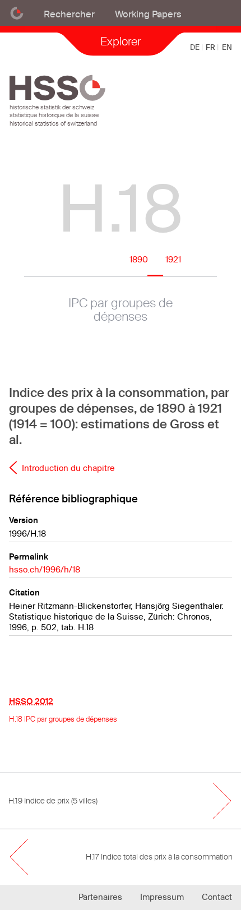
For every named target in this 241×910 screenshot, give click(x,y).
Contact (217, 896)
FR (211, 47)
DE (195, 47)
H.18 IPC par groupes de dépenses (63, 718)
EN (227, 47)
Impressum (162, 896)
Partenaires (100, 896)
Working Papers (148, 14)
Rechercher (69, 14)
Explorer (120, 41)
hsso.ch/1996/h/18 (44, 569)
